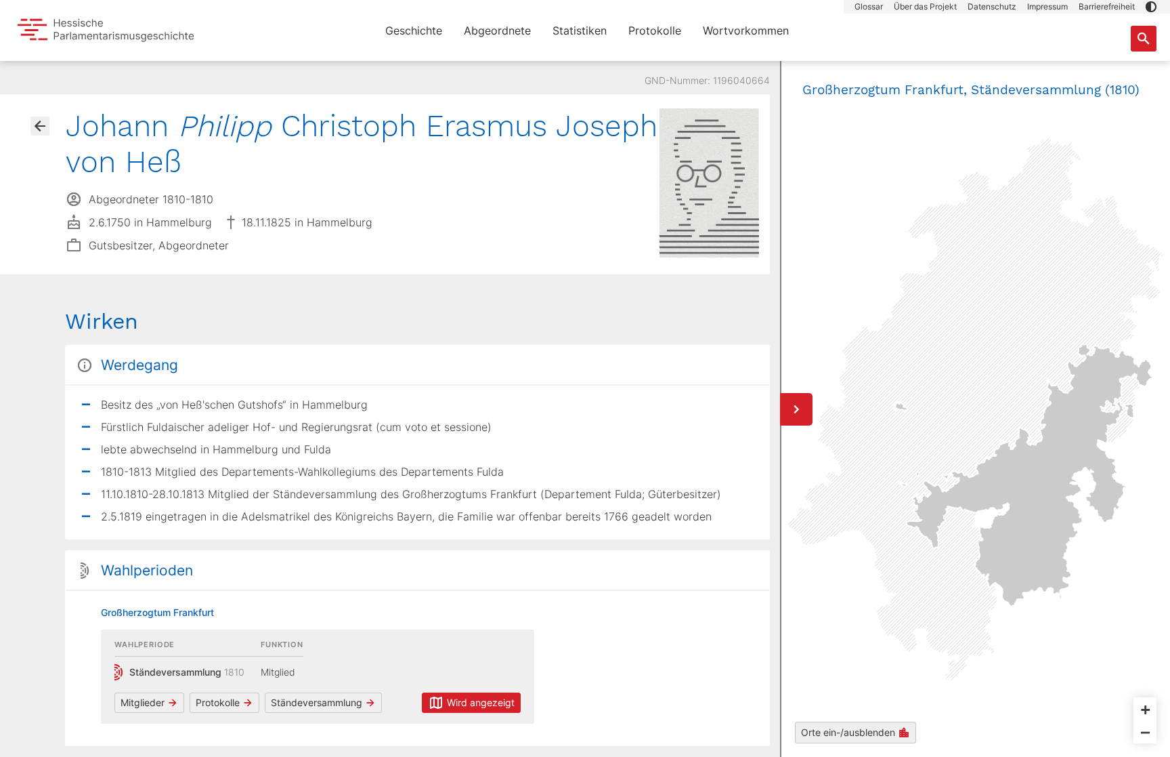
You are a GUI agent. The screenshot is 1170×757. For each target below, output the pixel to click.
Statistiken (579, 30)
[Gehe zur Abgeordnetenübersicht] (39, 126)
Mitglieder (143, 702)
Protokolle (654, 30)
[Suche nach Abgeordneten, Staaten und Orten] (1143, 39)
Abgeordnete (497, 30)
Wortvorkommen (746, 30)
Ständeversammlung (316, 702)
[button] (1151, 6)
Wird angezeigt (481, 702)
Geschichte (413, 30)
